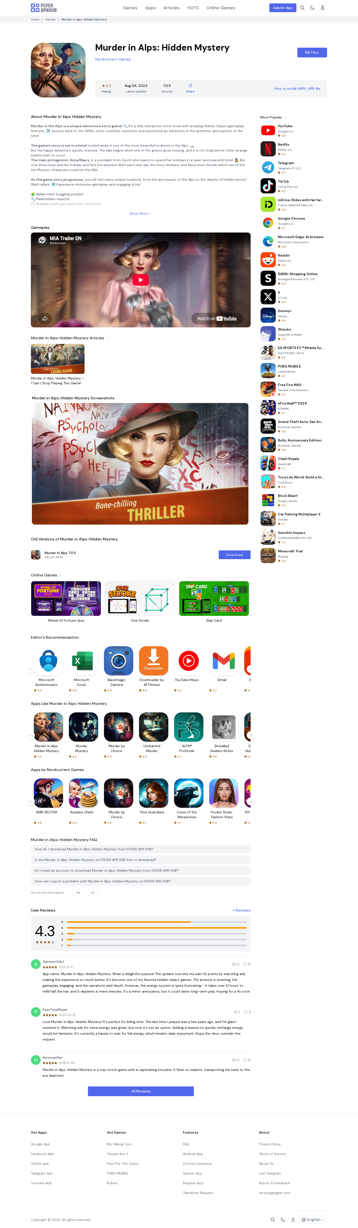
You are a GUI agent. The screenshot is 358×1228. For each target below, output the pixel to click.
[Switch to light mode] (312, 7)
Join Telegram (270, 1173)
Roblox (112, 1183)
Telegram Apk (42, 1173)
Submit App (282, 8)
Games (130, 8)
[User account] (322, 7)
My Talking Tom (119, 1144)
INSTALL (312, 52)
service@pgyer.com (274, 1193)
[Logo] (44, 8)
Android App (193, 1154)
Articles (171, 8)
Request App (193, 1183)
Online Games (221, 8)
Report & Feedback (274, 1183)
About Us (266, 1163)
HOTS (193, 8)
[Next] (241, 463)
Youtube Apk (41, 1183)
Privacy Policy (270, 1144)
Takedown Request (198, 1193)
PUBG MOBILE (118, 1173)
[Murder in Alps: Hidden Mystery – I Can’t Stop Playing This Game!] (58, 359)
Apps (150, 8)
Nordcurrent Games (113, 59)
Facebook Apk (42, 1154)
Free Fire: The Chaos (123, 1163)
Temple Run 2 (117, 1154)
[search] (302, 7)
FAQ (186, 1144)
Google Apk (40, 1144)
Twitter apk (40, 1163)
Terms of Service (272, 1154)
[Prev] (40, 463)
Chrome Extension (197, 1163)
